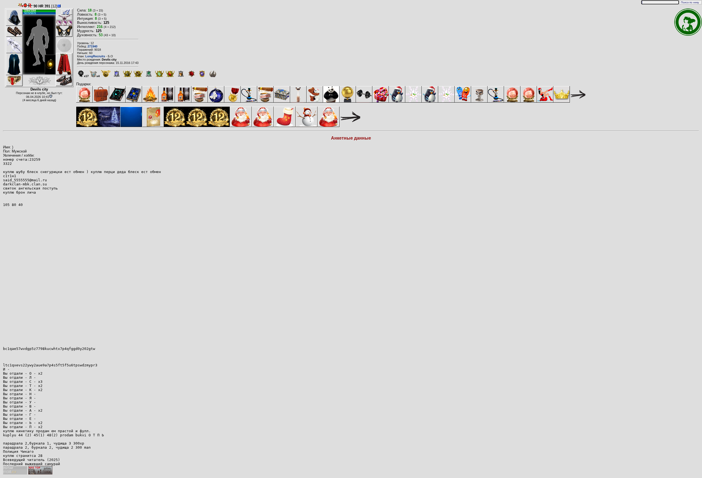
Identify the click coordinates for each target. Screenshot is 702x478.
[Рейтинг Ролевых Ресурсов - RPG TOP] (40, 473)
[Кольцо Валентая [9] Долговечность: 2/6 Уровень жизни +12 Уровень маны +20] (69, 23)
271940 (92, 46)
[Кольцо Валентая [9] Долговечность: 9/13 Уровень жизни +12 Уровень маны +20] (58, 23)
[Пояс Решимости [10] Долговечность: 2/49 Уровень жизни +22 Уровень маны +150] (14, 80)
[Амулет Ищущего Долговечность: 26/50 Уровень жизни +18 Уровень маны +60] (64, 17)
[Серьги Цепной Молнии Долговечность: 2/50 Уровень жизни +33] (64, 12)
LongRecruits (95, 56)
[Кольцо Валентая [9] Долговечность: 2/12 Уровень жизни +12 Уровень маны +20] (64, 23)
